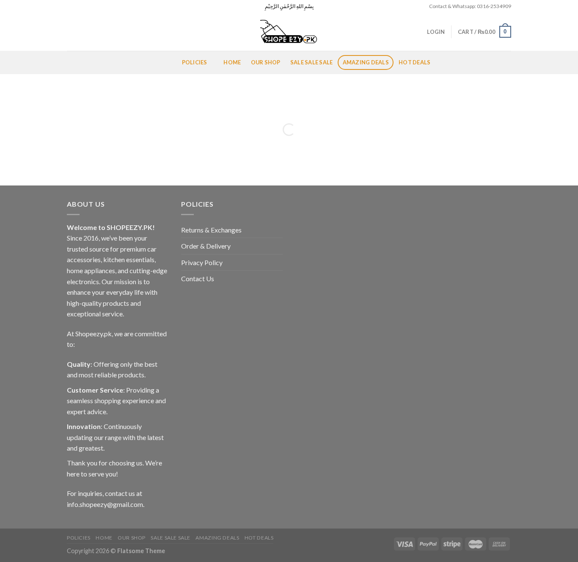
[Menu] (77, 62)
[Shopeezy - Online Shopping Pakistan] (289, 32)
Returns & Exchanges (211, 230)
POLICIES (194, 62)
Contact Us (197, 278)
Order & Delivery (206, 246)
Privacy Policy (202, 262)
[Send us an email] (95, 6)
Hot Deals (414, 62)
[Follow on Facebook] (71, 6)
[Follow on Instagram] (79, 6)
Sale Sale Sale (311, 62)
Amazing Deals (366, 62)
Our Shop (266, 62)
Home (232, 62)
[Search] (70, 32)
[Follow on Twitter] (87, 6)
